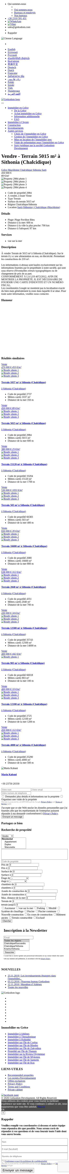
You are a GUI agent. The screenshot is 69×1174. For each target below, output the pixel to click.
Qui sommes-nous (23, 9)
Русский (12, 55)
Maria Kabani (9, 774)
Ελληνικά (12, 52)
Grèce (4, 170)
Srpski (11, 85)
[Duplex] (13, 844)
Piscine (30, 911)
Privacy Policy (46, 802)
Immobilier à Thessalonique (22, 1036)
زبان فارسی (14, 79)
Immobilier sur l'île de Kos (21, 1062)
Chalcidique (26, 170)
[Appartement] (13, 841)
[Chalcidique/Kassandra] (16, 943)
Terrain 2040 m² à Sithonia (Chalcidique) (23, 587)
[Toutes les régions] (16, 940)
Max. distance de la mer (13, 897)
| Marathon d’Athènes (25, 984)
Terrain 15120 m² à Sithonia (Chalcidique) (24, 464)
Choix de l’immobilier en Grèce (30, 133)
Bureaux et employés (24, 12)
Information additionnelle (27, 116)
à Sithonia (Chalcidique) (13, 388)
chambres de (7, 884)
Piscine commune (47, 911)
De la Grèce (20, 110)
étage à (4, 881)
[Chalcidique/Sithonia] (16, 946)
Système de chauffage (12, 911)
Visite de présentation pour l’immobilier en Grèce (39, 142)
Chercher (7, 921)
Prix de (5, 864)
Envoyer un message (12, 817)
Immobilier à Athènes (18, 1033)
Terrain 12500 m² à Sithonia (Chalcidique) (24, 628)
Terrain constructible (22, 917)
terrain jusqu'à (8, 904)
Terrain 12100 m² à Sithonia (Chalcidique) (24, 704)
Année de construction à (13, 894)
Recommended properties (21, 1075)
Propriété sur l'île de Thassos (22, 1051)
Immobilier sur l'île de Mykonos (24, 1057)
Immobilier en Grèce (18, 107)
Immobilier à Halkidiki (19, 1039)
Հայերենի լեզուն (19, 58)
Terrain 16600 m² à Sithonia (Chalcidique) (24, 546)
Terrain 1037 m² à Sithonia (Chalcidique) (23, 382)
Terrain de (6, 901)
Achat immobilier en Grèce (28, 113)
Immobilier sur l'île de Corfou (23, 1042)
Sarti (44, 170)
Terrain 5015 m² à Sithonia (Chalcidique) (23, 423)
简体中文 (13, 64)
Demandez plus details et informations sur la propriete (32, 796)
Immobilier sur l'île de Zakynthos (24, 1048)
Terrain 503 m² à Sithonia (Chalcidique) (23, 505)
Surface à (6, 874)
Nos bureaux (20, 15)
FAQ (16, 119)
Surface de (6, 871)
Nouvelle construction (12, 914)
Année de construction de (14, 891)
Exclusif (40, 917)
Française (12, 73)
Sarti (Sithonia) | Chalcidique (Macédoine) (38, 207)
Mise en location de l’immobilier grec (33, 139)
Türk (10, 88)
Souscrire (9, 952)
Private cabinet (15, 1089)
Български (13, 61)
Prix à (4, 868)
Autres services (15, 131)
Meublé (52, 908)
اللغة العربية (14, 94)
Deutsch (12, 67)
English (11, 49)
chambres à (7, 887)
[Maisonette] (13, 847)
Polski (11, 82)
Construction (14, 125)
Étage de (5, 878)
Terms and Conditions (19, 1086)
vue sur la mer (26, 908)
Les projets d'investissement (22, 1078)
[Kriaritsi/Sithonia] (16, 949)
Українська (14, 90)
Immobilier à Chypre (18, 122)
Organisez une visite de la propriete (19, 799)
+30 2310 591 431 (17, 18)
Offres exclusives (16, 1081)
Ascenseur (9, 908)
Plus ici (41, 1106)
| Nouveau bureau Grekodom (28, 981)
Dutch (11, 70)
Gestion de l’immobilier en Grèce (31, 136)
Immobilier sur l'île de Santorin (23, 1059)
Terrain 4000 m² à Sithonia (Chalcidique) (23, 745)
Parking (41, 908)
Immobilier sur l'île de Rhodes (23, 1045)
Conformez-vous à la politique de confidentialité (26, 1161)
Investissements (15, 128)
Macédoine (14, 170)
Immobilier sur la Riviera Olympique (26, 1054)
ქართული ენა (16, 76)
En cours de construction (39, 914)
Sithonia (37, 170)
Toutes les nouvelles (18, 987)
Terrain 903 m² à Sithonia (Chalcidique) (23, 663)
